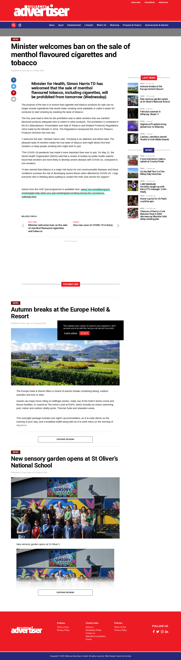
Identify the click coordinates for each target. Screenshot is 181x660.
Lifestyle (89, 25)
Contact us (90, 633)
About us (89, 627)
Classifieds (149, 2)
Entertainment (74, 25)
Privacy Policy (63, 630)
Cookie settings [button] (70, 333)
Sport (61, 25)
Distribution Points (93, 630)
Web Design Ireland (113, 656)
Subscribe (135, 2)
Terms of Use (63, 627)
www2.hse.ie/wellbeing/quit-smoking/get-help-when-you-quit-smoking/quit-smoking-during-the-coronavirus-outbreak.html (66, 193)
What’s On (101, 25)
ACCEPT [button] (84, 333)
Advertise (163, 2)
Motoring (114, 25)
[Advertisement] (122, 11)
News (52, 25)
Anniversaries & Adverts (156, 25)
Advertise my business (96, 636)
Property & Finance (132, 25)
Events (89, 639)
